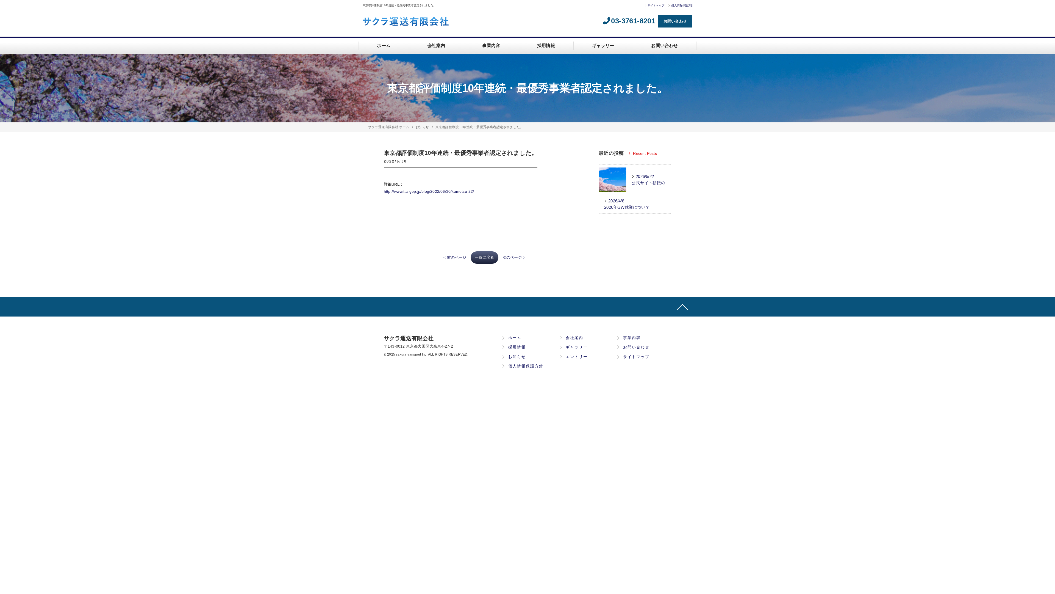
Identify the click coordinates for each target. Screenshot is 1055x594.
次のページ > (513, 257)
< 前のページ (454, 257)
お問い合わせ (675, 21)
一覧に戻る (484, 257)
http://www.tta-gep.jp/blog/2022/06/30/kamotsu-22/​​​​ (429, 191)
